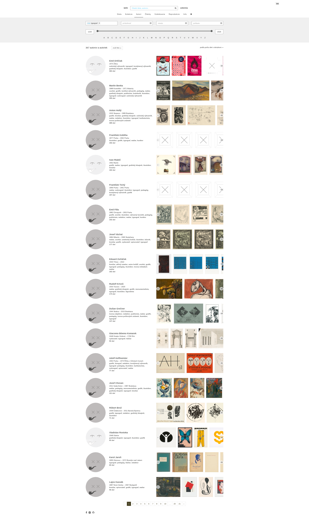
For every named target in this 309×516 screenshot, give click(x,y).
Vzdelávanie (159, 14)
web (126, 8)
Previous (158, 66)
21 (180, 504)
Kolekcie (129, 14)
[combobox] (154, 8)
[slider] (97, 31)
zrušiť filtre (116, 48)
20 (175, 504)
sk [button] (277, 4)
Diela (119, 14)
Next (221, 66)
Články (148, 14)
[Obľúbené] (191, 14)
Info (185, 14)
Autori (138, 14)
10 (165, 504)
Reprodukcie (174, 14)
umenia (184, 8)
